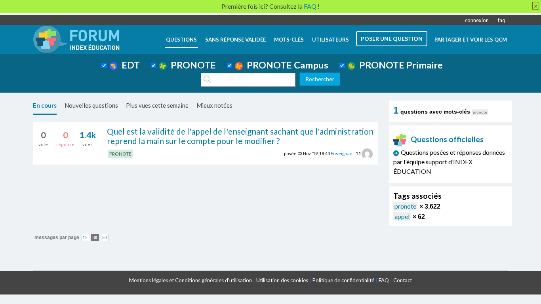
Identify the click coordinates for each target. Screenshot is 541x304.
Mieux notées (214, 105)
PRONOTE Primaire (399, 64)
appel (402, 216)
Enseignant (342, 153)
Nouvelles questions (91, 105)
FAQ (384, 280)
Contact (402, 280)
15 (85, 238)
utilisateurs (330, 39)
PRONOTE (191, 64)
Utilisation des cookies (282, 280)
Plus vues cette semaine (157, 105)
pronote (405, 206)
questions (181, 39)
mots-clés (289, 39)
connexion (477, 20)
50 (104, 238)
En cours (45, 105)
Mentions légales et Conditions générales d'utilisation (190, 280)
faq (501, 20)
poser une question (392, 38)
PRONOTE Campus (285, 64)
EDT (129, 64)
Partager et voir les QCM (470, 39)
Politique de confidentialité (343, 280)
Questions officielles (447, 139)
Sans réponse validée (235, 39)
